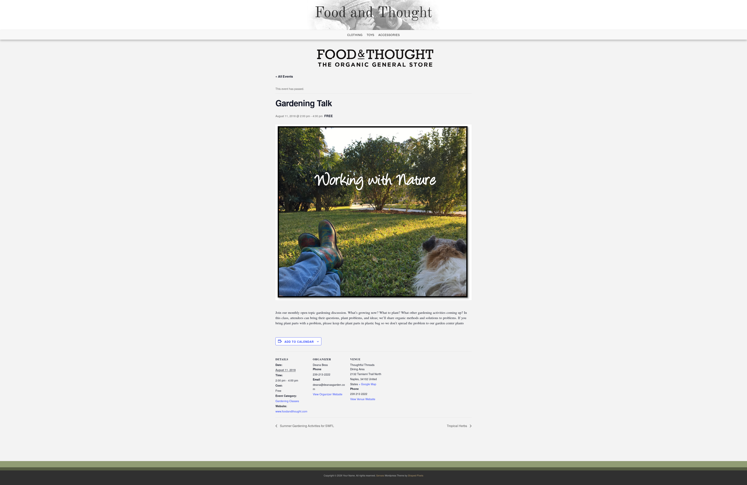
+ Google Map (367, 384)
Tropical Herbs (457, 426)
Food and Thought (373, 13)
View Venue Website (362, 399)
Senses (380, 475)
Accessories (389, 35)
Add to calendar (299, 342)
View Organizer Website (327, 394)
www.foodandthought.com (291, 411)
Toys (370, 35)
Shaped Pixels (415, 475)
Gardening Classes (287, 401)
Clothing (355, 35)
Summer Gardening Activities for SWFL (306, 426)
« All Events (284, 76)
